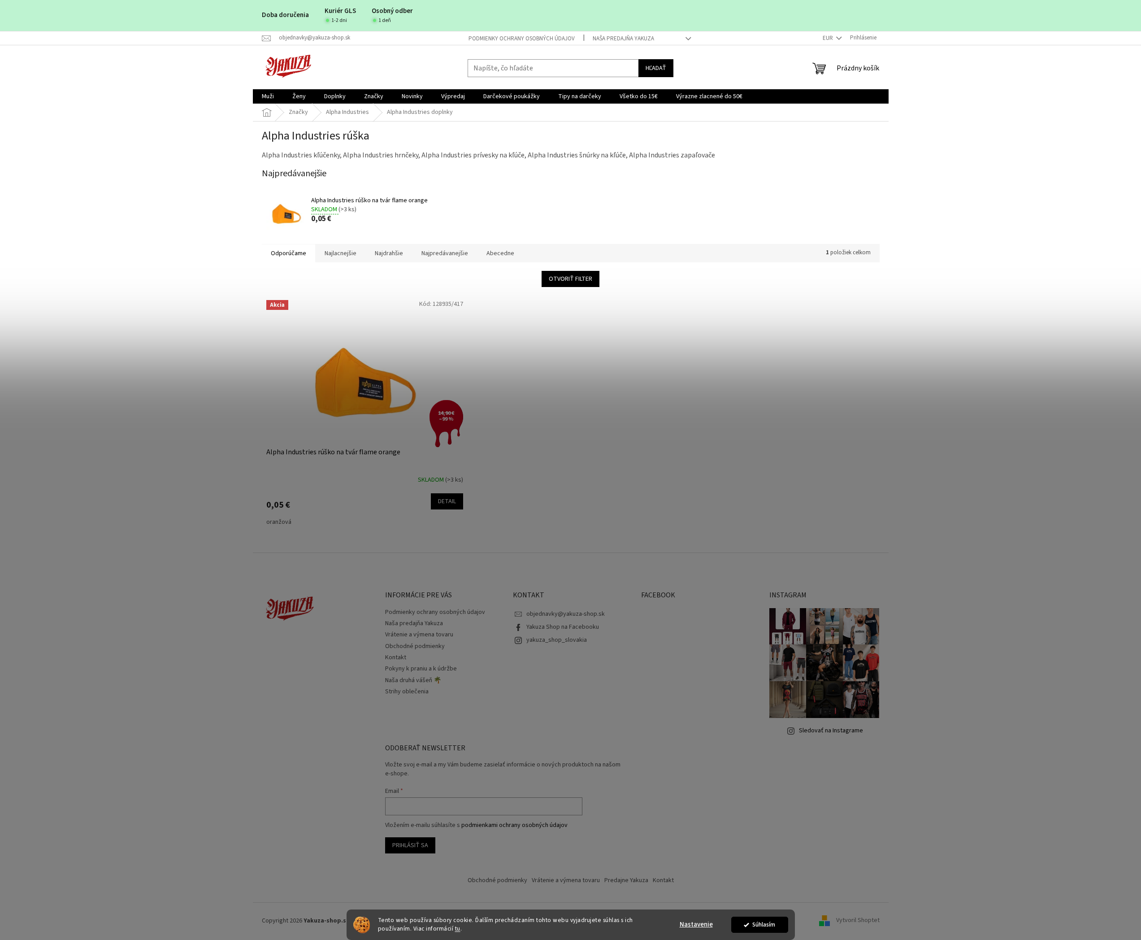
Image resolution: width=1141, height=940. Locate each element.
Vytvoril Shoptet (858, 920)
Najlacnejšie (340, 253)
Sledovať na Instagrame (831, 730)
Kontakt (395, 657)
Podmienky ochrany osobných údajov (522, 39)
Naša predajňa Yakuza (623, 39)
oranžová (278, 522)
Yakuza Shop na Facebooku (562, 626)
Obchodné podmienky (415, 646)
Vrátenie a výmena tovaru (419, 634)
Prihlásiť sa (410, 845)
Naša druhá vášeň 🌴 (413, 680)
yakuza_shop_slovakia (556, 639)
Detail (447, 501)
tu (457, 928)
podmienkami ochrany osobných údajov (514, 825)
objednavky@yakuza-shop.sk (565, 613)
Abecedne (500, 253)
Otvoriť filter (570, 278)
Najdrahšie (389, 253)
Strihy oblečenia (407, 691)
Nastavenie (696, 924)
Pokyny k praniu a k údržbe (421, 668)
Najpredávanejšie (444, 253)
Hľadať (656, 68)
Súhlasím (763, 924)
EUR (828, 38)
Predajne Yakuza (626, 880)
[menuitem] (268, 96)
